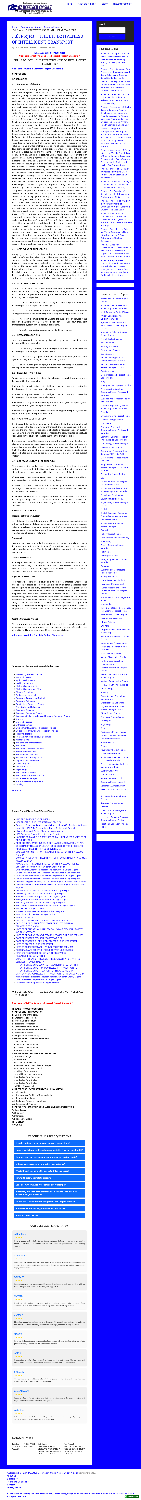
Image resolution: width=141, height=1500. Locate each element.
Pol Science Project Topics (113, 732)
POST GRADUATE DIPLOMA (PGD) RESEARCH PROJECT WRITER (47, 941)
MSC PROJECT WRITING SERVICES (33, 819)
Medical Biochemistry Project (30, 757)
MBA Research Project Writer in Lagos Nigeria (38, 834)
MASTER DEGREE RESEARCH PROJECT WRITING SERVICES (44, 947)
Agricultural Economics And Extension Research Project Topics (114, 325)
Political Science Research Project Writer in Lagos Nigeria (43, 890)
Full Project (106, 552)
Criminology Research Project (30, 704)
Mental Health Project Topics (114, 685)
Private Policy (107, 742)
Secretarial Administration (113, 786)
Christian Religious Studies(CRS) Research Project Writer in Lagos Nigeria (51, 881)
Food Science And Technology (115, 538)
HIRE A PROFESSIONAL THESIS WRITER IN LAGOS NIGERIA (44, 971)
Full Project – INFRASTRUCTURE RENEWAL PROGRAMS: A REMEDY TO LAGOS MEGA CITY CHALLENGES (49, 1449)
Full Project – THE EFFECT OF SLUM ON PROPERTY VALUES (23, 1446)
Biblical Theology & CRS (27, 686)
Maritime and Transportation (29, 743)
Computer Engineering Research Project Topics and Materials (114, 430)
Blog (103, 381)
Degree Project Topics (111, 447)
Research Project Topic (112, 778)
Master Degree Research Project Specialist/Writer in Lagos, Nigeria (48, 977)
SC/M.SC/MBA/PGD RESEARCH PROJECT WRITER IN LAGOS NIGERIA (50, 974)
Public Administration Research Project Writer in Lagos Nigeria (45, 905)
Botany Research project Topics (116, 385)
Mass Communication (26, 751)
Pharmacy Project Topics (112, 717)
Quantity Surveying (110, 771)
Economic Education (25, 710)
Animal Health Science (111, 339)
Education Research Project (29, 713)
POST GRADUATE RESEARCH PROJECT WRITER (39, 938)
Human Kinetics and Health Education (33, 737)
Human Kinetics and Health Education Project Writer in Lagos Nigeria (48, 876)
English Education (24, 722)
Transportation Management (29, 781)
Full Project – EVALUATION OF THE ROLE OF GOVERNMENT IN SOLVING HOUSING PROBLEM (74, 1449)
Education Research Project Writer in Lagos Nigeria (40, 867)
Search (102, 24)
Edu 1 (103, 478)
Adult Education (23, 677)
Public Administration (26, 772)
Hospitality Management (112, 584)
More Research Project (27, 778)
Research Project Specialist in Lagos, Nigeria (37, 983)
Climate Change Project (112, 420)
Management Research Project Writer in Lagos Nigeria (42, 899)
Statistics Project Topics (112, 803)
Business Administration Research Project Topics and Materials (114, 392)
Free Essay (106, 541)
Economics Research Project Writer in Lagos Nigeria (41, 896)
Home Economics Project (113, 580)
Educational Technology (112, 499)
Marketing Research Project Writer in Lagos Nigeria (40, 902)
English (19, 719)
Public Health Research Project (31, 775)
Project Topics (121, 4)
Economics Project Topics (113, 474)
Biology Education (24, 692)
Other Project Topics (110, 713)
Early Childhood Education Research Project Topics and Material (114, 467)
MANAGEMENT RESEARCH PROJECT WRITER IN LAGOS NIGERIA (47, 864)
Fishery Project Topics (111, 534)
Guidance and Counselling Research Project (37, 731)
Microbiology (107, 688)
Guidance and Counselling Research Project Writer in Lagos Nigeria (48, 873)
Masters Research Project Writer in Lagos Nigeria (39, 831)
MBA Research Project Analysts (31, 908)
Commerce (106, 423)
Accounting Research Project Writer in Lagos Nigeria (41, 893)
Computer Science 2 (25, 701)
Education (16, 790)
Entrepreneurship (24, 725)
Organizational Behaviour (27, 760)
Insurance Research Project (114, 614)
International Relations (111, 618)
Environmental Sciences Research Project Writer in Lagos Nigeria (47, 870)
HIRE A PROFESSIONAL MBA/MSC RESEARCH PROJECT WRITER (47, 968)
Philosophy (106, 721)
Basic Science (107, 354)
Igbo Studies (106, 604)
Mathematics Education (27, 754)
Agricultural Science (25, 680)
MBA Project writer (25, 917)
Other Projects (23, 763)
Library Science (108, 622)
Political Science (23, 766)
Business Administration (27, 695)
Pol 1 (103, 728)
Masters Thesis (86, 4)
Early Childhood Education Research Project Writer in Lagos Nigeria (48, 879)
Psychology (21, 769)
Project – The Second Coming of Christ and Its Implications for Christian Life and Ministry (116, 184)
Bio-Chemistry (107, 371)
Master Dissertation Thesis (113, 657)
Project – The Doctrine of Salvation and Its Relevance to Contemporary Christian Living (115, 194)
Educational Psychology (112, 495)
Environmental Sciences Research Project (35, 48)
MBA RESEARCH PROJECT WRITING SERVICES (38, 822)
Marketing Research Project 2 (30, 749)
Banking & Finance (24, 683)
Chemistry (105, 412)
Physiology (106, 724)
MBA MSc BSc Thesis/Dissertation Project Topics (114, 668)
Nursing (19, 784)
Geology (105, 566)
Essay (104, 4)
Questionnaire (107, 774)
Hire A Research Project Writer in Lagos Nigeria (38, 980)
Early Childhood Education (28, 707)
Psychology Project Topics (113, 750)
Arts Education (107, 343)
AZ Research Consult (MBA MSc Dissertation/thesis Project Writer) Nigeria (42, 1473)
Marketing (20, 746)
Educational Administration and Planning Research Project (43, 716)
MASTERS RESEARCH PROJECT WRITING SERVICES (41, 953)
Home (69, 4)
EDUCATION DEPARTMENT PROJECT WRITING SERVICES (43, 920)
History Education (24, 734)
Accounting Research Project (30, 674)
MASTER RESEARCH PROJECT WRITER (35, 944)
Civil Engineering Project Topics (115, 416)
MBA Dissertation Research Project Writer (36, 914)
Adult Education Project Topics (115, 312)
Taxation (104, 807)
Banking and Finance (110, 350)
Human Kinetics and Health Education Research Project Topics (114, 591)
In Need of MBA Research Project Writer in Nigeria (40, 911)
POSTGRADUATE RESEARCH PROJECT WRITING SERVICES (44, 950)
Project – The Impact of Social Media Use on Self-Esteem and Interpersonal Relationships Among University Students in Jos (115, 59)
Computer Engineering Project (30, 698)
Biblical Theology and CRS (28, 689)
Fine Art (104, 530)
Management (22, 740)
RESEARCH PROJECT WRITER (30, 956)
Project (104, 746)
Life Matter (106, 626)
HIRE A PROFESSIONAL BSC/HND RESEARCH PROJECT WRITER (47, 965)
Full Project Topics (109, 555)
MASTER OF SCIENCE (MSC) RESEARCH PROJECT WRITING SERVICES (49, 935)
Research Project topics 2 (113, 782)
